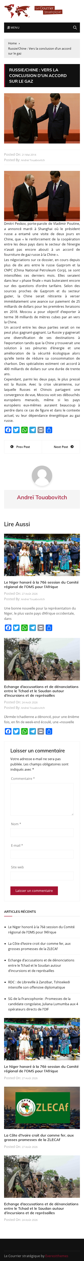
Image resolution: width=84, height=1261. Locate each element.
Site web (17, 867)
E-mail (17, 845)
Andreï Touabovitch (33, 160)
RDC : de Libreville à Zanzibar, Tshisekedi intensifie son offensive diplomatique (39, 985)
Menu (14, 27)
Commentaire (23, 778)
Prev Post (23, 447)
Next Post (61, 447)
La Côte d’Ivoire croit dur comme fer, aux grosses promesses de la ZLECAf (39, 946)
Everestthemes (56, 1256)
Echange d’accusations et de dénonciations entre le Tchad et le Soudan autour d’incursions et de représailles (41, 691)
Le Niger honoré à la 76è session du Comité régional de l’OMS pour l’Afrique (41, 584)
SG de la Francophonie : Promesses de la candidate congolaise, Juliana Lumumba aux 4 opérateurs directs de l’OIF (43, 1003)
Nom (16, 824)
